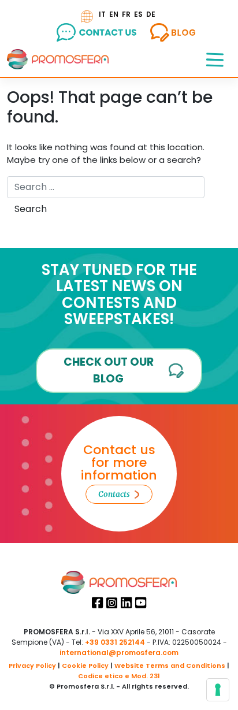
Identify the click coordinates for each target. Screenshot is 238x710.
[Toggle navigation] (215, 59)
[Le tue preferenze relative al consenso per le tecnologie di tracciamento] (218, 690)
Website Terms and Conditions (169, 665)
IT (102, 14)
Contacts (114, 494)
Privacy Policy (32, 665)
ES (138, 14)
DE (150, 14)
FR (126, 14)
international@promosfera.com (119, 652)
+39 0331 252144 (115, 642)
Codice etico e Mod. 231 (119, 676)
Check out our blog (109, 370)
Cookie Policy (85, 665)
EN (113, 14)
